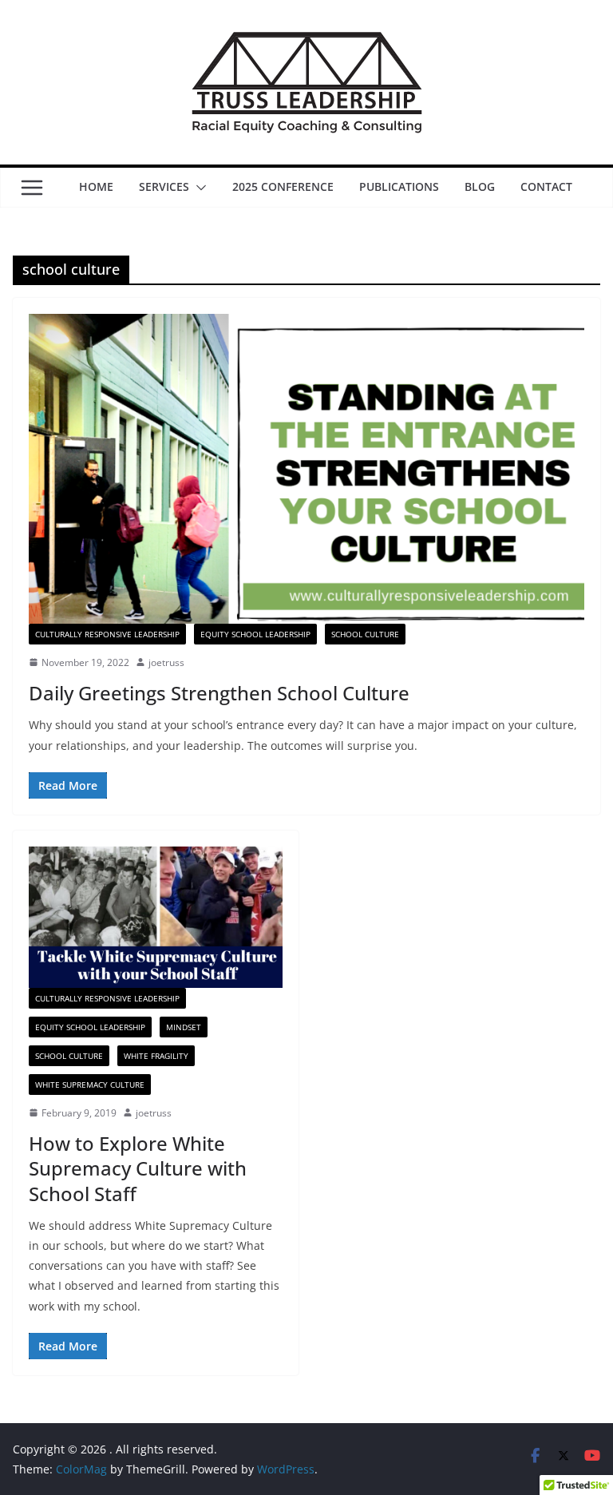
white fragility (156, 1055)
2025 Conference (283, 186)
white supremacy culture (89, 1084)
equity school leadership (255, 634)
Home (96, 186)
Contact (546, 186)
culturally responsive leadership (107, 634)
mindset (183, 1027)
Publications (399, 186)
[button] (198, 188)
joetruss (166, 662)
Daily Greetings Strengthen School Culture (219, 693)
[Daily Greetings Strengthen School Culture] (306, 468)
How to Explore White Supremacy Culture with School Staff (138, 1168)
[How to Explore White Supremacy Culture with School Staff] (156, 917)
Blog (480, 186)
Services (164, 186)
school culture (365, 634)
